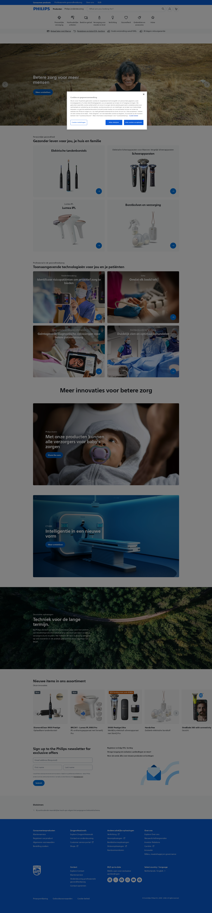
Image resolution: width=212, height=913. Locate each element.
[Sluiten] (143, 94)
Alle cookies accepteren (133, 122)
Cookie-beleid (133, 115)
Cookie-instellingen (79, 122)
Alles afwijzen (114, 122)
